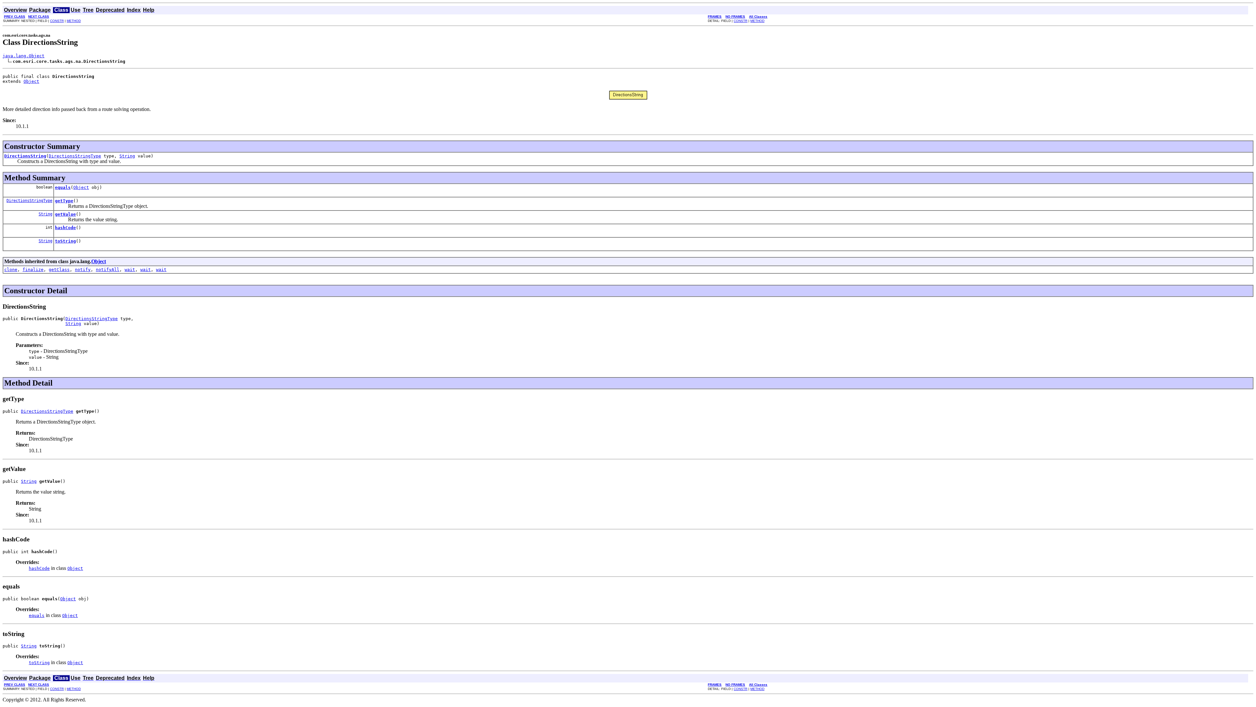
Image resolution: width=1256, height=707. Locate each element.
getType (64, 200)
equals (63, 187)
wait (130, 269)
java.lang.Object (23, 55)
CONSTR (57, 21)
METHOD (74, 21)
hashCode (65, 227)
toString (65, 241)
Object (31, 81)
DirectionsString (25, 156)
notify (83, 269)
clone (10, 269)
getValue (65, 214)
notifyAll (107, 269)
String (127, 156)
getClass (59, 269)
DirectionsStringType (75, 156)
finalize (33, 269)
